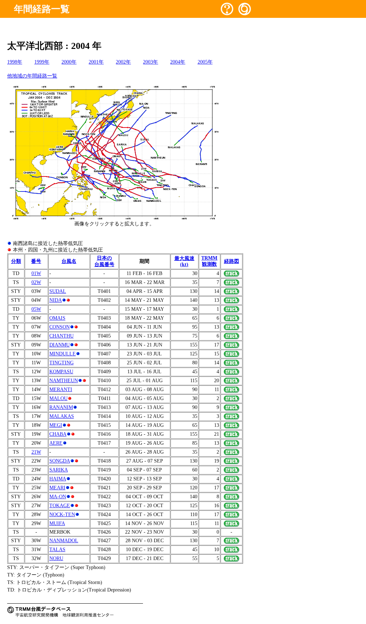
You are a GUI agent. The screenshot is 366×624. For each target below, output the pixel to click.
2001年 (96, 62)
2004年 (177, 62)
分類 (16, 261)
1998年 (14, 62)
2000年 (68, 62)
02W (36, 282)
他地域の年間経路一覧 (32, 76)
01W (36, 273)
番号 (36, 261)
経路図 (231, 261)
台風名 (68, 261)
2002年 (123, 62)
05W (36, 309)
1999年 (41, 62)
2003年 (150, 62)
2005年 (205, 62)
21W (36, 452)
